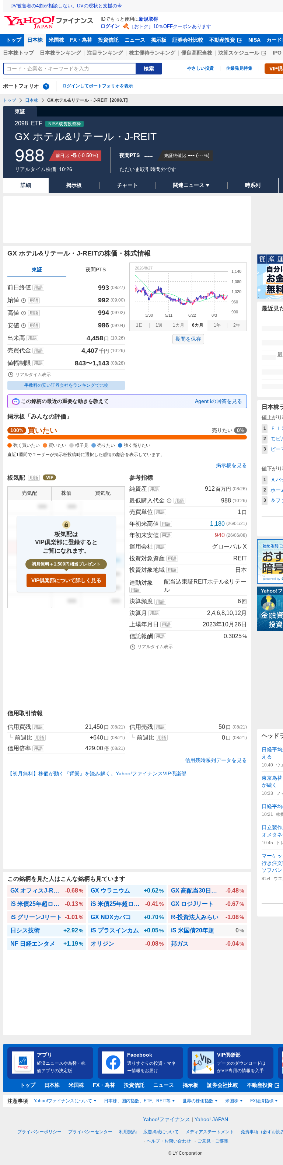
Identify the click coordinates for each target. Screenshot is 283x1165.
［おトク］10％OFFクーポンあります (170, 26)
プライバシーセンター (90, 1131)
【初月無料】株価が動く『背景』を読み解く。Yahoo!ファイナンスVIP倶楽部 (96, 773)
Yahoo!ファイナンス (166, 1119)
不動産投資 (222, 40)
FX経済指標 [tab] (261, 1100)
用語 (38, 287)
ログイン (110, 26)
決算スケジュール (238, 53)
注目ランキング (105, 53)
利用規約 (128, 1131)
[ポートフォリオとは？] (46, 86)
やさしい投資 (200, 68)
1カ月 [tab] (178, 325)
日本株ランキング (60, 53)
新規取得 (148, 19)
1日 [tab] (139, 325)
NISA (254, 40)
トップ (13, 40)
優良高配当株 (196, 53)
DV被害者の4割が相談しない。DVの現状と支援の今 (66, 5)
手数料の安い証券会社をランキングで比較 (66, 385)
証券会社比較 (187, 40)
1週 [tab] (159, 325)
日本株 (35, 40)
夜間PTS (95, 269)
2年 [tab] (236, 325)
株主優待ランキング (152, 53)
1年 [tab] (217, 325)
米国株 (56, 40)
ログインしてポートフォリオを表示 (97, 85)
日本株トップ (18, 53)
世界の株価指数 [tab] (197, 1100)
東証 (37, 269)
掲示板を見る (231, 465)
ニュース (135, 40)
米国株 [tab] (231, 1100)
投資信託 (108, 40)
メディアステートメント (209, 1131)
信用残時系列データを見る (216, 760)
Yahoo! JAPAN (211, 1119)
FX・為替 (81, 40)
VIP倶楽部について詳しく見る (66, 580)
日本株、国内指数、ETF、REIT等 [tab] (137, 1100)
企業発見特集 (239, 68)
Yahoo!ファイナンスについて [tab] (63, 1100)
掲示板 (159, 40)
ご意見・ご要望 (213, 1141)
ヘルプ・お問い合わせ (169, 1141)
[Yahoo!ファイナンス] (50, 18)
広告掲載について (161, 1131)
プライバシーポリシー (39, 1131)
